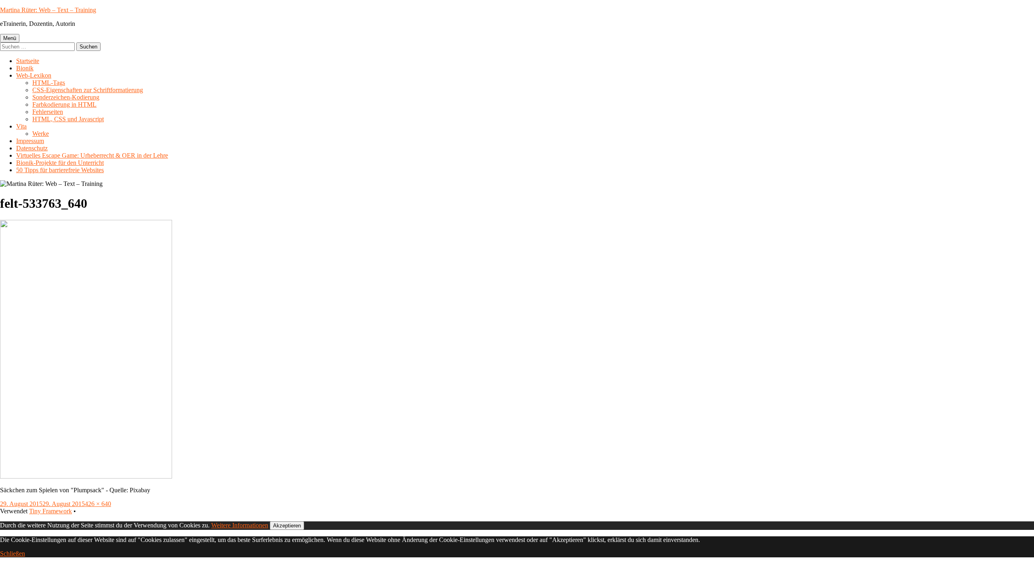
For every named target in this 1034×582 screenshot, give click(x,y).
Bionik (25, 68)
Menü (9, 38)
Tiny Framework (50, 511)
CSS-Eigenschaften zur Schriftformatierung (87, 89)
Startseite (27, 60)
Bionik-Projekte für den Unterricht (60, 162)
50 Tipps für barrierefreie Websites (60, 170)
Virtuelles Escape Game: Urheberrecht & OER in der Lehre (92, 155)
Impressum (30, 140)
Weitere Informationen (239, 525)
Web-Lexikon (33, 75)
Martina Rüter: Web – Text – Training (48, 9)
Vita (21, 126)
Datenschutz (32, 148)
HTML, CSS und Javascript (68, 119)
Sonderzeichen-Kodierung (65, 97)
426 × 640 (98, 503)
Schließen (12, 553)
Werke (40, 133)
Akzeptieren (287, 526)
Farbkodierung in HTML (64, 104)
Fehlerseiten (47, 111)
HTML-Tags (48, 82)
